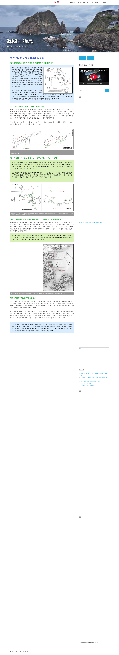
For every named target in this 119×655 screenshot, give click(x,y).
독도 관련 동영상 (86, 383)
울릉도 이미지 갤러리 (87, 385)
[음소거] (104, 83)
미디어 (104, 2)
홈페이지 (72, 2)
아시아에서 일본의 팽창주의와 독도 (91, 381)
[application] (94, 76)
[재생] (81, 83)
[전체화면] (106, 83)
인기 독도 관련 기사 (83, 2)
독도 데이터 (95, 2)
